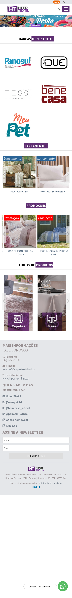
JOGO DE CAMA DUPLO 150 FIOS (53, 253)
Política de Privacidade (50, 483)
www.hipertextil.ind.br (16, 378)
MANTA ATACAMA (19, 191)
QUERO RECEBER (36, 456)
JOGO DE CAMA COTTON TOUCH (19, 253)
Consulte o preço (19, 177)
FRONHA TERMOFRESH (52, 191)
